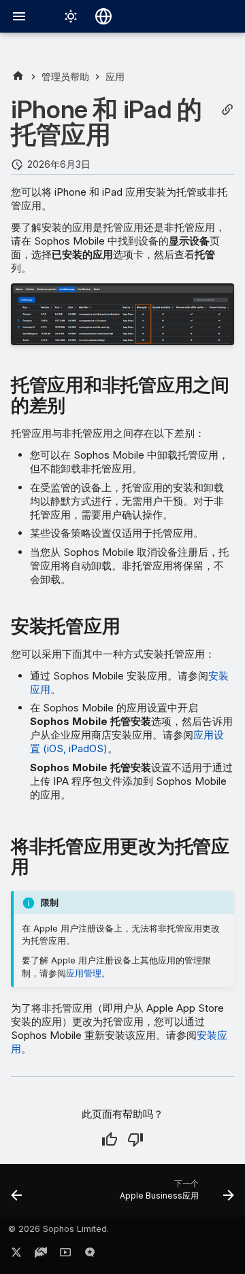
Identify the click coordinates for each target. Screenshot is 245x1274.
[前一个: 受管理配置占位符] (16, 1194)
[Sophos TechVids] (65, 1255)
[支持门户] (41, 1255)
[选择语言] (103, 16)
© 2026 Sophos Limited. (58, 1229)
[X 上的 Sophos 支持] (16, 1255)
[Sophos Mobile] (18, 76)
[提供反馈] (90, 1255)
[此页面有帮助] (109, 1139)
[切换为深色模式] (70, 16)
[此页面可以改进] (135, 1139)
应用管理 (83, 973)
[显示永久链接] (227, 110)
